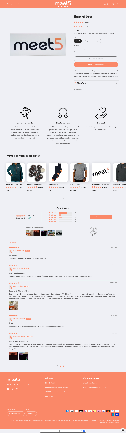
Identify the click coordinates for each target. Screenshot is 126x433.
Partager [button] (79, 89)
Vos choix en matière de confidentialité (70, 431)
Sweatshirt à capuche (14, 184)
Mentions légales (114, 422)
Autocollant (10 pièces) (100, 184)
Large (97, 40)
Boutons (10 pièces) (34, 184)
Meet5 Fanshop (20, 420)
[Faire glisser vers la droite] (67, 199)
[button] (11, 4)
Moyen (87, 40)
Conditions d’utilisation (97, 420)
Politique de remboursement (61, 420)
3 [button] (63, 366)
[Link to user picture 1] (13, 305)
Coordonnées (103, 422)
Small (78, 40)
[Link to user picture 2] (23, 356)
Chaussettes (53, 184)
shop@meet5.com (90, 383)
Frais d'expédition (89, 33)
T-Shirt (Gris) (75, 184)
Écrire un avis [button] (101, 217)
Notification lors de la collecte (49, 431)
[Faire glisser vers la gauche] (59, 199)
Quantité (77, 45)
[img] (14, 247)
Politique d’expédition (112, 420)
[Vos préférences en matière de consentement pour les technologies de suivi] (123, 430)
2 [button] (60, 366)
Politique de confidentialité (80, 420)
